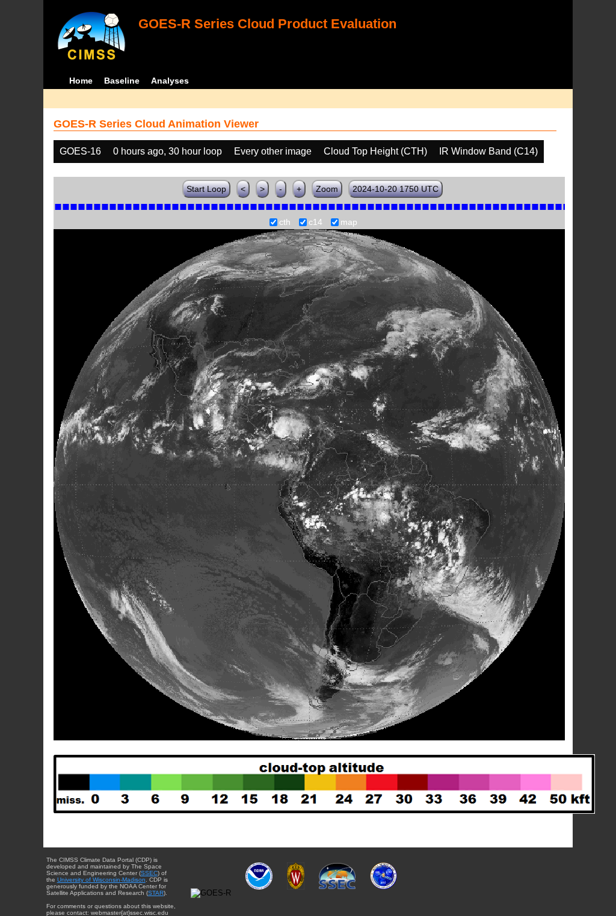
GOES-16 (80, 151)
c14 (315, 222)
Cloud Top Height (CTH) (375, 151)
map (348, 222)
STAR (156, 893)
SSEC (149, 873)
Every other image (273, 151)
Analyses (170, 80)
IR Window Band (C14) (488, 151)
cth (285, 222)
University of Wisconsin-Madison (101, 879)
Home (81, 80)
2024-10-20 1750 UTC (396, 189)
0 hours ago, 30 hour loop (167, 151)
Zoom (327, 189)
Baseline (122, 80)
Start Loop (206, 189)
